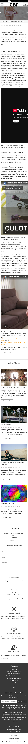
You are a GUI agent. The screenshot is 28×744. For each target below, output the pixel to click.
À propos (14, 685)
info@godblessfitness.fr (14, 729)
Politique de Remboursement (14, 671)
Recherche (14, 669)
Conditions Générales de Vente (14, 676)
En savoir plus (7, 401)
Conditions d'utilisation (14, 673)
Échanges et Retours (14, 682)
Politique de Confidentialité (14, 678)
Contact (14, 687)
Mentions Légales (14, 680)
